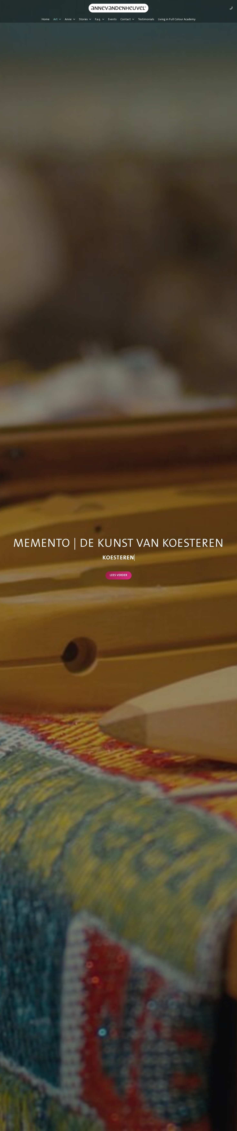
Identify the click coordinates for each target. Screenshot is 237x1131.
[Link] (231, 8)
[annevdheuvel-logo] (118, 8)
